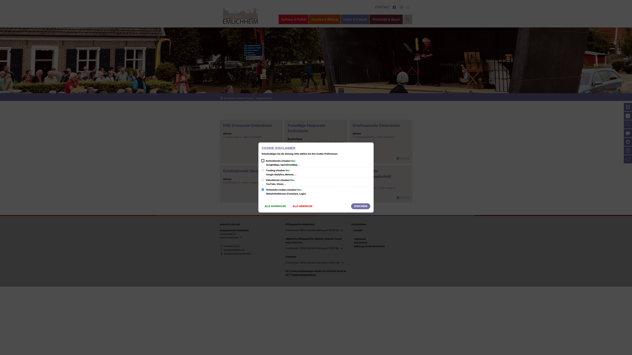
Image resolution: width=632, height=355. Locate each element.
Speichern (360, 206)
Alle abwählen (302, 206)
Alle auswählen (275, 206)
